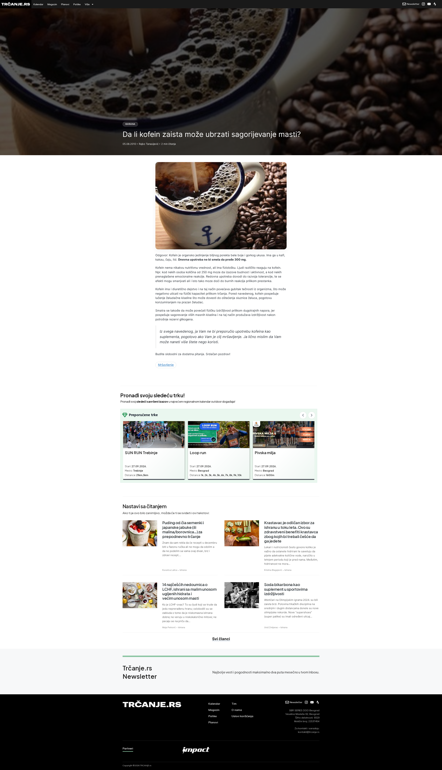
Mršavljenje (166, 365)
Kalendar (38, 4)
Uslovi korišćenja (242, 716)
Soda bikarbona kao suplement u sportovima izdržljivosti (286, 589)
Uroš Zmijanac (271, 627)
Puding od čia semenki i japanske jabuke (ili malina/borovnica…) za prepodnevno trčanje (183, 529)
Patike (77, 4)
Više (87, 4)
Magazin (52, 4)
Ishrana (130, 124)
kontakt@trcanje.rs (308, 732)
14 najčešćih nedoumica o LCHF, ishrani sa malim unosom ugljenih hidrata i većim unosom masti (189, 591)
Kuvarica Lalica (169, 570)
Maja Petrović (169, 627)
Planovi (65, 4)
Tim (234, 703)
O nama (237, 710)
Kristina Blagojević (273, 570)
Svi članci (221, 639)
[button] (303, 415)
